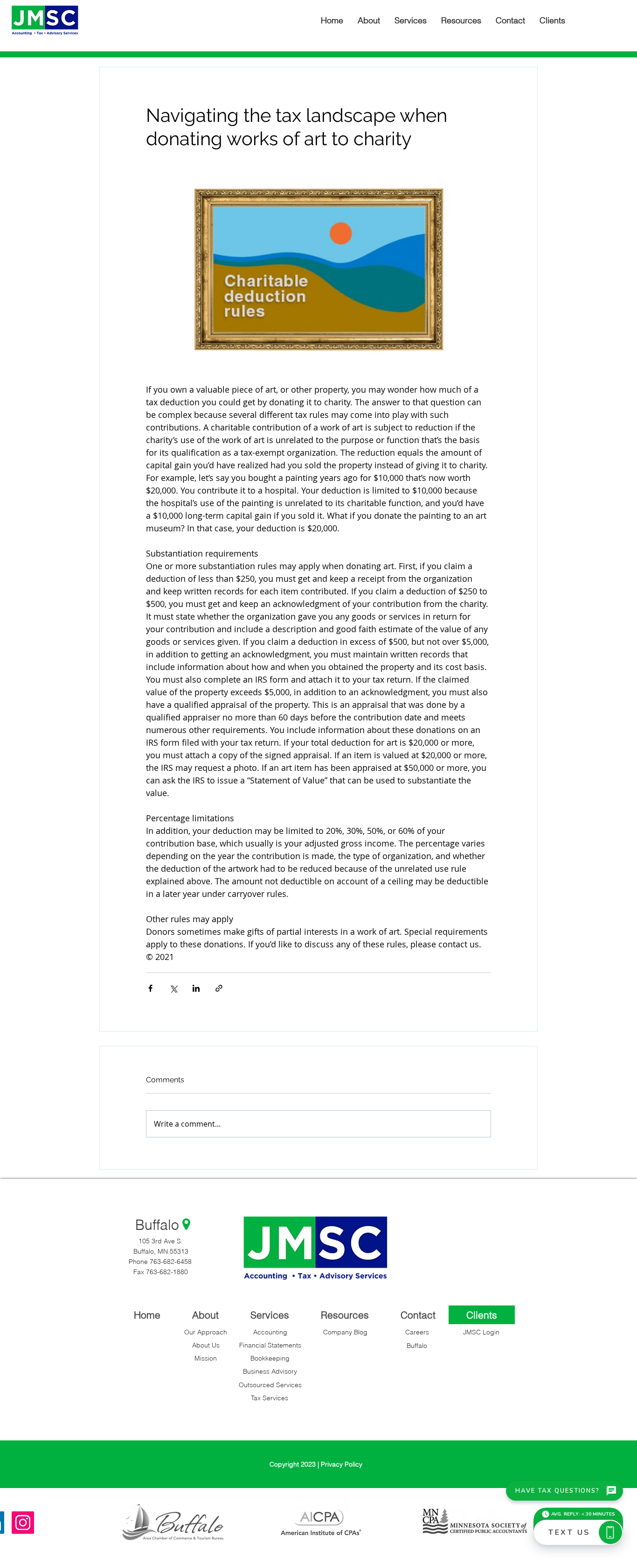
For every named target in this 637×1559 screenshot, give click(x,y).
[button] (552, 20)
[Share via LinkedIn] (196, 988)
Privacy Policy (341, 1464)
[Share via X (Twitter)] (173, 988)
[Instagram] (23, 1522)
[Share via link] (219, 988)
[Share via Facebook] (150, 988)
